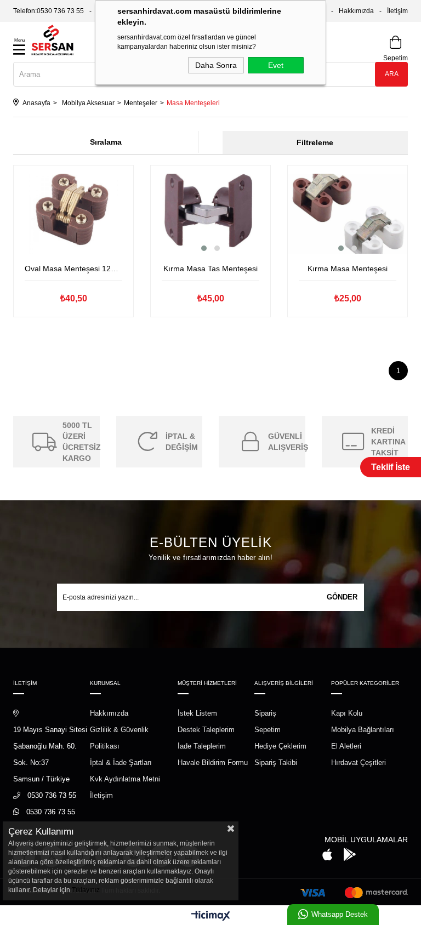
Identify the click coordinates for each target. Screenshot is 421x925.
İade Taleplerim (202, 746)
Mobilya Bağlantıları (362, 730)
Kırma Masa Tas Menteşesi (210, 268)
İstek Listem (197, 713)
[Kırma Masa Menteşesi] (347, 214)
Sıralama (106, 142)
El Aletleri (346, 746)
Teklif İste (390, 467)
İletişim (397, 11)
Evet (275, 65)
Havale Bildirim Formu (213, 762)
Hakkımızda (356, 11)
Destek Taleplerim (206, 730)
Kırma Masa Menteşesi (348, 268)
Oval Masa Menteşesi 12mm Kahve (73, 268)
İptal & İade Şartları (121, 762)
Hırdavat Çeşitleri (358, 762)
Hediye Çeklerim (280, 746)
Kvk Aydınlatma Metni (125, 779)
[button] (203, 248)
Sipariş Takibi (275, 762)
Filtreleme (315, 142)
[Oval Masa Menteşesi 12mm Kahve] (73, 214)
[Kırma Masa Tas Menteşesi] (210, 214)
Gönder (342, 597)
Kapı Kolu (346, 713)
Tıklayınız (86, 890)
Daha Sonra (216, 65)
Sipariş (265, 713)
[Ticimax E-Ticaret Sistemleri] (210, 916)
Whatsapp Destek (339, 914)
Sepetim (267, 730)
